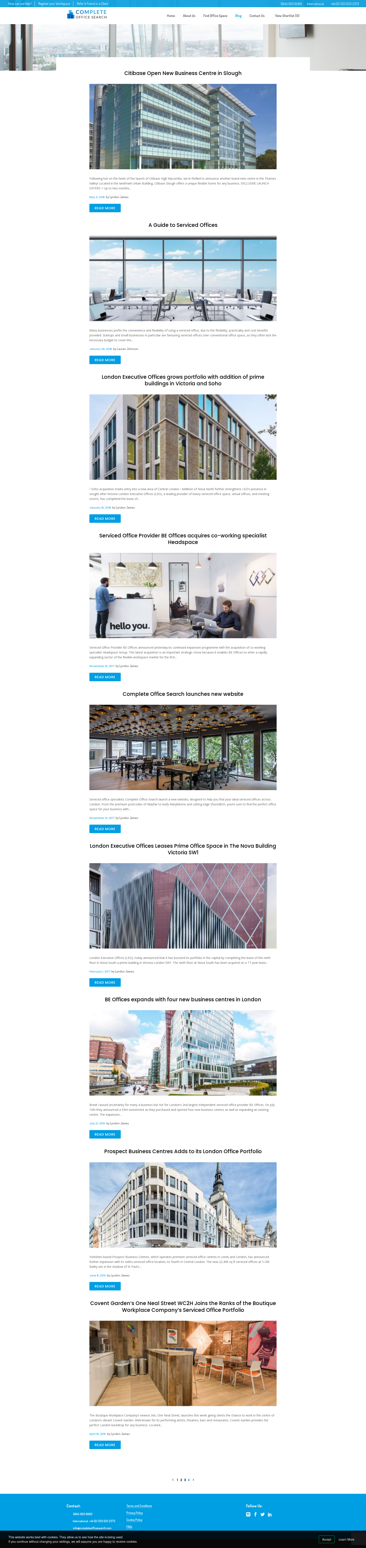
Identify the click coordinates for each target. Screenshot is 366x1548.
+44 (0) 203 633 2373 (345, 4)
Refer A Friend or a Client (92, 3)
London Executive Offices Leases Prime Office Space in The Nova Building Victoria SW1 (183, 849)
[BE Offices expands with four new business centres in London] (183, 1042)
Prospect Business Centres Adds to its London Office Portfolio (183, 1151)
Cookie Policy (134, 1520)
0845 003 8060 (291, 4)
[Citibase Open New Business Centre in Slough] (183, 126)
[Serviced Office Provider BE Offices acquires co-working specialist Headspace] (183, 584)
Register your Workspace (54, 3)
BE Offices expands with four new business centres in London (183, 999)
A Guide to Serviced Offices (183, 225)
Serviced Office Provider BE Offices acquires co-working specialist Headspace (183, 539)
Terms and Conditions (139, 1506)
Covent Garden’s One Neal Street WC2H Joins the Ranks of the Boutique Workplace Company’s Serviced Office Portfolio (183, 1306)
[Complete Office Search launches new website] (183, 736)
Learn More (346, 1539)
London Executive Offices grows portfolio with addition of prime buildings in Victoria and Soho (183, 380)
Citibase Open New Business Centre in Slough (183, 73)
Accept (326, 1539)
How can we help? (20, 3)
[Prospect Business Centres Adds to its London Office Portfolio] (183, 1208)
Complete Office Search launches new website (183, 694)
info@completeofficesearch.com (92, 1528)
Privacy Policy (134, 1513)
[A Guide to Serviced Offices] (183, 279)
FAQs (129, 1527)
